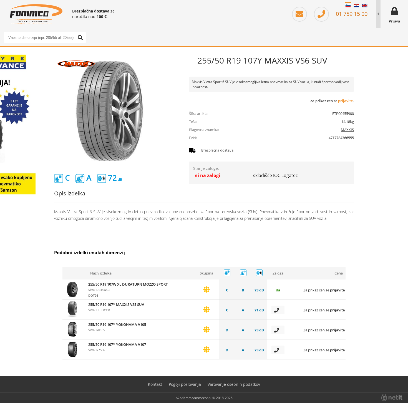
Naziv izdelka (101, 273)
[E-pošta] (302, 13)
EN (364, 5)
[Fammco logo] (36, 14)
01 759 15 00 (350, 13)
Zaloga (278, 273)
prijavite (345, 100)
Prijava (394, 21)
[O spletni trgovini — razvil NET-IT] (391, 397)
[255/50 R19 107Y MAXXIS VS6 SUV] (109, 111)
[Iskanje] (80, 37)
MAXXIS (347, 129)
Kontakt (155, 384)
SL (348, 5)
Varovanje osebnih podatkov (234, 384)
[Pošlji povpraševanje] (277, 310)
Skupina (206, 273)
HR (356, 5)
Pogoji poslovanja (185, 384)
